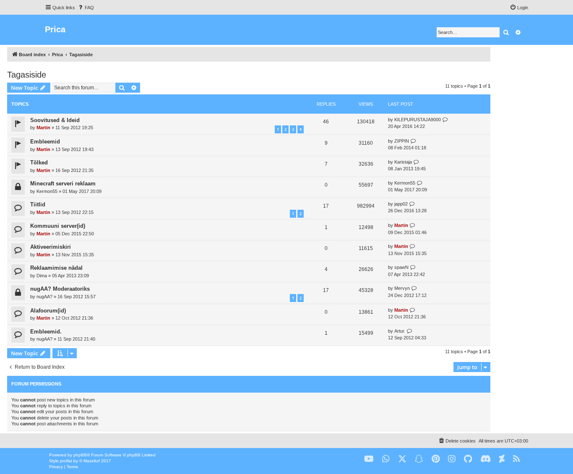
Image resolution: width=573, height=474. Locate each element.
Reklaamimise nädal (56, 268)
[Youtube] (369, 459)
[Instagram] (452, 459)
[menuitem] (85, 8)
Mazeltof (91, 460)
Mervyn (402, 288)
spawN (401, 267)
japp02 (401, 203)
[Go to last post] (445, 119)
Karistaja (403, 161)
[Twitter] (402, 459)
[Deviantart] (502, 459)
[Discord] (485, 459)
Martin (43, 127)
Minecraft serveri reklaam (63, 183)
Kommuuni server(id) (57, 226)
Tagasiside (26, 74)
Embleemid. (46, 331)
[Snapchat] (419, 459)
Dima (41, 275)
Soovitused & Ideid (55, 120)
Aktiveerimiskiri (50, 247)
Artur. (399, 330)
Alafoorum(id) (48, 310)
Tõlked (39, 162)
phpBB (80, 455)
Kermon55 (46, 191)
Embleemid (45, 141)
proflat (66, 460)
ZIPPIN (401, 140)
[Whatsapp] (386, 459)
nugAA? (44, 296)
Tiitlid (37, 204)
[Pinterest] (436, 459)
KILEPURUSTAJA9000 (417, 119)
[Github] (468, 459)
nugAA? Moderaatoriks (60, 289)
